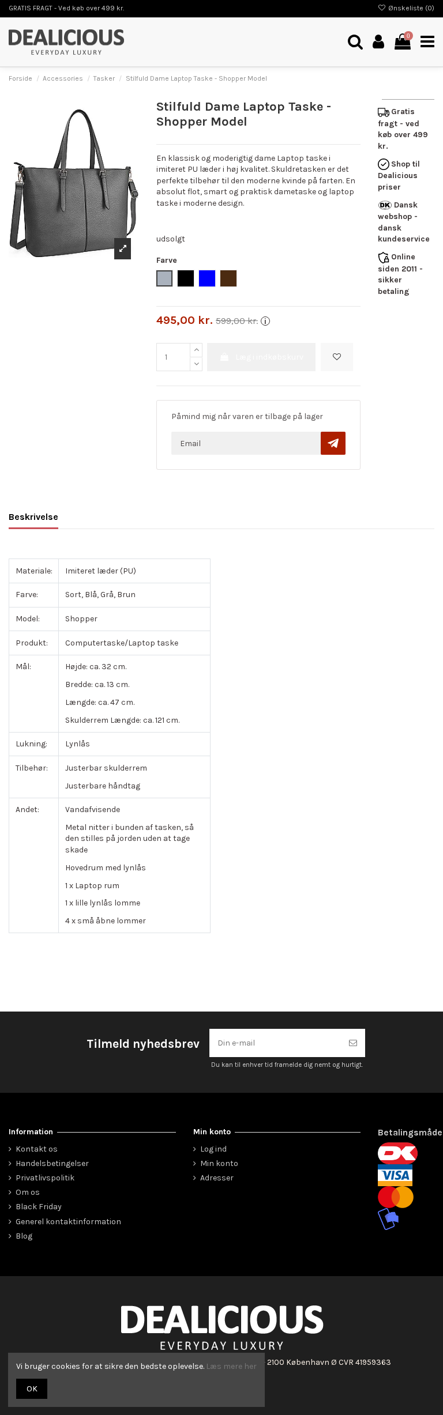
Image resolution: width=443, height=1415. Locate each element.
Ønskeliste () (410, 8)
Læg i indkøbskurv (269, 357)
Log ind (213, 1149)
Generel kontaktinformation (68, 1222)
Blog (24, 1236)
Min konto (219, 1163)
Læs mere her (231, 1366)
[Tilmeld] (353, 1043)
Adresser (217, 1178)
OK (32, 1389)
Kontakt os (37, 1149)
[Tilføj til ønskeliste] (337, 357)
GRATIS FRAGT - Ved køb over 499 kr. (66, 8)
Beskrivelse (33, 516)
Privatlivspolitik (45, 1178)
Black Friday (39, 1207)
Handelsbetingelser (52, 1163)
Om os (28, 1192)
